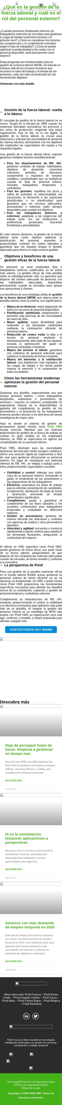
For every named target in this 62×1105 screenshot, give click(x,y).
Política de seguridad (26, 1084)
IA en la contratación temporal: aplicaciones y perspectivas (26, 838)
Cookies (43, 1084)
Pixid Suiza (50, 997)
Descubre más (13, 780)
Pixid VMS (53, 426)
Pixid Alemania (32, 1003)
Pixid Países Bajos (29, 1000)
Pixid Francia (33, 994)
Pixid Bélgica (52, 1000)
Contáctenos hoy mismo (31, 629)
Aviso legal (13, 1081)
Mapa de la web (31, 1088)
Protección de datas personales (37, 1081)
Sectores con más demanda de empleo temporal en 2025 (30, 925)
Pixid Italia (8, 1000)
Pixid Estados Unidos (26, 997)
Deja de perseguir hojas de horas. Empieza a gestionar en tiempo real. (29, 749)
